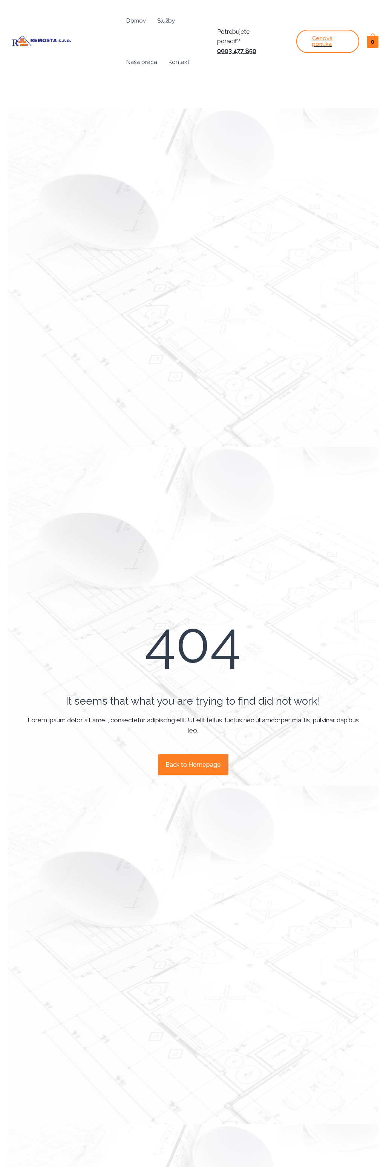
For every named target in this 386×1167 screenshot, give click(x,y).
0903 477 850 (236, 51)
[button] (193, 764)
